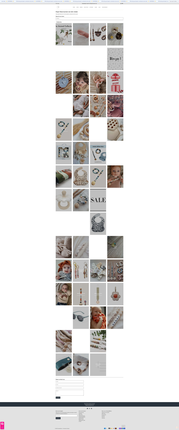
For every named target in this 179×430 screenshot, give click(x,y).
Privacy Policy (104, 414)
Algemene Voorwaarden (105, 412)
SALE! (100, 7)
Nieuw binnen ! (105, 7)
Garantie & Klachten (82, 415)
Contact (80, 421)
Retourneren (81, 414)
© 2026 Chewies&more (58, 428)
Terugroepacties (81, 412)
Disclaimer (103, 415)
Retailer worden (81, 419)
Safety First (103, 413)
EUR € (123, 426)
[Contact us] (176, 427)
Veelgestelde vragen (82, 420)
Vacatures (103, 418)
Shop (77, 7)
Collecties (86, 7)
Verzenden (80, 413)
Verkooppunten (81, 418)
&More (81, 7)
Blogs (96, 7)
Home (74, 7)
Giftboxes (91, 7)
